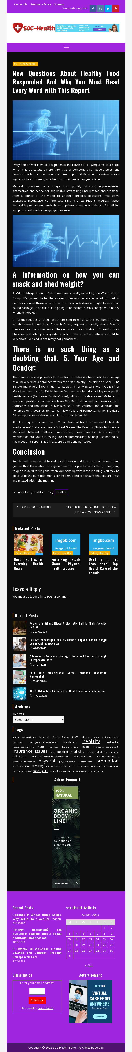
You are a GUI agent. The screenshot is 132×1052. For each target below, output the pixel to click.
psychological (21, 765)
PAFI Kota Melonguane (108, 756)
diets (75, 736)
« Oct (89, 965)
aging (16, 737)
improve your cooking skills (106, 747)
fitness (85, 736)
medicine (77, 751)
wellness (68, 771)
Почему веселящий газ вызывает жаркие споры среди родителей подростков (68, 641)
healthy (61, 492)
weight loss (56, 771)
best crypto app (29, 737)
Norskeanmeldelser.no (97, 752)
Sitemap (59, 4)
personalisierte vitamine (24, 762)
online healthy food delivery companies (50, 756)
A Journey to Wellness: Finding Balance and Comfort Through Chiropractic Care (68, 658)
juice (52, 751)
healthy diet (113, 742)
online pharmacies (82, 756)
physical (47, 761)
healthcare (69, 742)
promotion (107, 761)
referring (38, 766)
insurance (22, 751)
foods (96, 737)
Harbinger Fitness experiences (43, 742)
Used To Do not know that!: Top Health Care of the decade (103, 566)
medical (62, 751)
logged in (36, 596)
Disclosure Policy (41, 4)
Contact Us (20, 4)
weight (40, 770)
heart (41, 746)
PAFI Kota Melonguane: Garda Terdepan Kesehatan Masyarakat (68, 674)
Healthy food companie (23, 747)
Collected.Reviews (60, 737)
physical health (67, 761)
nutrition (19, 756)
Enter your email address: (37, 995)
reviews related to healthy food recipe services (67, 766)
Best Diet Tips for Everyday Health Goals (28, 563)
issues (41, 751)
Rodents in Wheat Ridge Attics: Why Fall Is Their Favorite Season (68, 625)
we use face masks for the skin (89, 771)
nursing (114, 751)
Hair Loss (17, 742)
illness (85, 746)
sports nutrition (111, 766)
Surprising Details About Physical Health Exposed (66, 563)
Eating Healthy (34, 492)
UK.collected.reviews (22, 771)
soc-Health (45, 1008)
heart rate (53, 747)
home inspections (70, 747)
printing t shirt (85, 762)
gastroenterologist (110, 737)
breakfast (44, 737)
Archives (18, 714)
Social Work (96, 766)
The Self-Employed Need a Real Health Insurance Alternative (68, 691)
